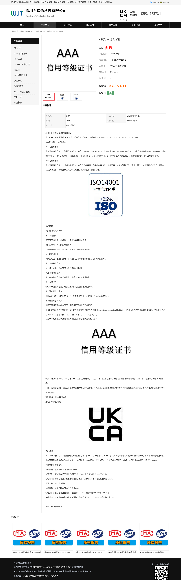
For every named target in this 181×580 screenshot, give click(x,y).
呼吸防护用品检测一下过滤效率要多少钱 (33, 552)
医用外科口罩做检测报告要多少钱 (95, 552)
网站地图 (54, 576)
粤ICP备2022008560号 (41, 567)
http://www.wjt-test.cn (53, 507)
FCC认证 (18, 59)
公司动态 (90, 25)
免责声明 (37, 576)
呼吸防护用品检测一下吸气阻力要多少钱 (65, 552)
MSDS (17, 70)
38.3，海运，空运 (22, 92)
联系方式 (158, 25)
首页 (22, 25)
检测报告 (18, 102)
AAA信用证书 (20, 53)
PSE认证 (18, 97)
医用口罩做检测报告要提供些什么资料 (128, 552)
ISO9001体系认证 (22, 64)
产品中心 (45, 25)
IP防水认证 (40, 32)
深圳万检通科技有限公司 (61, 567)
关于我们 (135, 25)
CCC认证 (18, 81)
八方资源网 (28, 576)
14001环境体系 (21, 75)
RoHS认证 (18, 86)
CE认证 (17, 48)
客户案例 (113, 25)
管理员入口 (45, 576)
